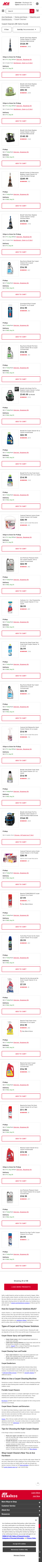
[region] (19, 1539)
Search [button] (10, 11)
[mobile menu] (3, 10)
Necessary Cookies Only (19, 1549)
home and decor (24, 1465)
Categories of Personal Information (13, 1538)
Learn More (35, 1493)
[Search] (32, 11)
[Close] (36, 1520)
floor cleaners (33, 1449)
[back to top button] (37, 1483)
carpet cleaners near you (10, 1467)
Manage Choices (19, 1555)
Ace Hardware (7, 17)
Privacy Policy (31, 1538)
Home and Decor (21, 17)
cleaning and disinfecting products (20, 1303)
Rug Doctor (5, 1400)
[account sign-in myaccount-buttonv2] (37, 3)
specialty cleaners (29, 1372)
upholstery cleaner (21, 1320)
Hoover (3, 1419)
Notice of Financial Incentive (21, 1536)
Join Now (36, 1496)
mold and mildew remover (9, 1372)
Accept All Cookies (19, 1544)
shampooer (16, 1423)
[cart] (38, 10)
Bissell (13, 1346)
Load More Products (21, 1287)
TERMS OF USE (7, 1536)
